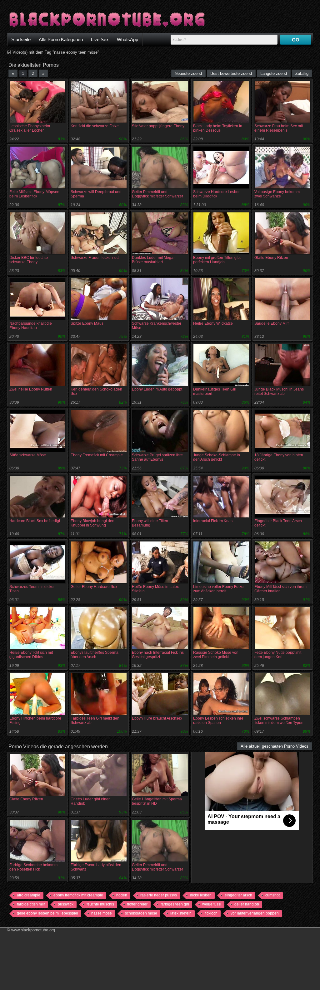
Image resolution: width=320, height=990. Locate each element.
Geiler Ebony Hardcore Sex (94, 587)
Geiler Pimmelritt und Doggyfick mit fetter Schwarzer (157, 194)
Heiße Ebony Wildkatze (213, 323)
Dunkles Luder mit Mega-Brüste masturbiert (153, 259)
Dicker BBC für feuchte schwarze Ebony (28, 259)
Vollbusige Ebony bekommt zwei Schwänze (277, 194)
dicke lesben (201, 895)
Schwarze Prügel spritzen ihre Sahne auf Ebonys (157, 457)
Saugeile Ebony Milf (271, 323)
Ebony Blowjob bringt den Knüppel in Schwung (92, 523)
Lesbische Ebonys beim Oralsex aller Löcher (29, 128)
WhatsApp (127, 39)
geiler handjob (246, 904)
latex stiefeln (181, 913)
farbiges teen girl (175, 904)
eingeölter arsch (238, 895)
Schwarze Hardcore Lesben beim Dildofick (217, 194)
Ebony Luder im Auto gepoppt (157, 389)
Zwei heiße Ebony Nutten (30, 389)
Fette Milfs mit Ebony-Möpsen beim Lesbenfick (34, 194)
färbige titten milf (31, 904)
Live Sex (100, 39)
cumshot (272, 895)
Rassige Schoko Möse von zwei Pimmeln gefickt (215, 654)
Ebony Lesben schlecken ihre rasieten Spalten (218, 720)
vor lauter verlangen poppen (255, 913)
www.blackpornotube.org (33, 930)
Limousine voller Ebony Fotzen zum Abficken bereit (219, 589)
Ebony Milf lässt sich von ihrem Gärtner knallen (280, 589)
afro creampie (28, 895)
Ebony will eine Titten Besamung (150, 523)
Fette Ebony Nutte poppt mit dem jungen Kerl (277, 654)
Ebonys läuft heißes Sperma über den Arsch (94, 654)
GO (295, 39)
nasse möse (101, 913)
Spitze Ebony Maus (87, 323)
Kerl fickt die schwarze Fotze (95, 126)
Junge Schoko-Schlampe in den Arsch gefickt (216, 457)
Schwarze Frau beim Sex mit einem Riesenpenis (278, 128)
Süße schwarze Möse (27, 455)
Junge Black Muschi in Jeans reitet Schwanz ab (279, 391)
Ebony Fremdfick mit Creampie (97, 455)
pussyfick (65, 904)
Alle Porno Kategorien (61, 39)
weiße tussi (211, 904)
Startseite (21, 39)
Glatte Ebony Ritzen (271, 257)
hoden (121, 895)
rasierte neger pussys (158, 895)
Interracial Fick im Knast (213, 521)
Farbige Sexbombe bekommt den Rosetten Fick (33, 867)
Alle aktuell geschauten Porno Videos (274, 746)
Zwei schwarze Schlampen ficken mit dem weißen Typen (278, 720)
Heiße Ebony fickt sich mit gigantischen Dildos (31, 654)
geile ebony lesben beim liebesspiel (47, 913)
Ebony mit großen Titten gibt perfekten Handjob (217, 259)
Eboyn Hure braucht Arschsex (157, 718)
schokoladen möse (141, 913)
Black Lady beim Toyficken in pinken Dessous (217, 128)
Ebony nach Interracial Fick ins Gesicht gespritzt (158, 654)
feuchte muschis (100, 904)
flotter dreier (137, 904)
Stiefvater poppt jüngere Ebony (158, 126)
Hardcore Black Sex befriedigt (34, 521)
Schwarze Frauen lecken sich (96, 257)
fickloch (211, 913)
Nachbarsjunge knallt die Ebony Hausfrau (30, 325)
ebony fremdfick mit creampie (78, 895)
